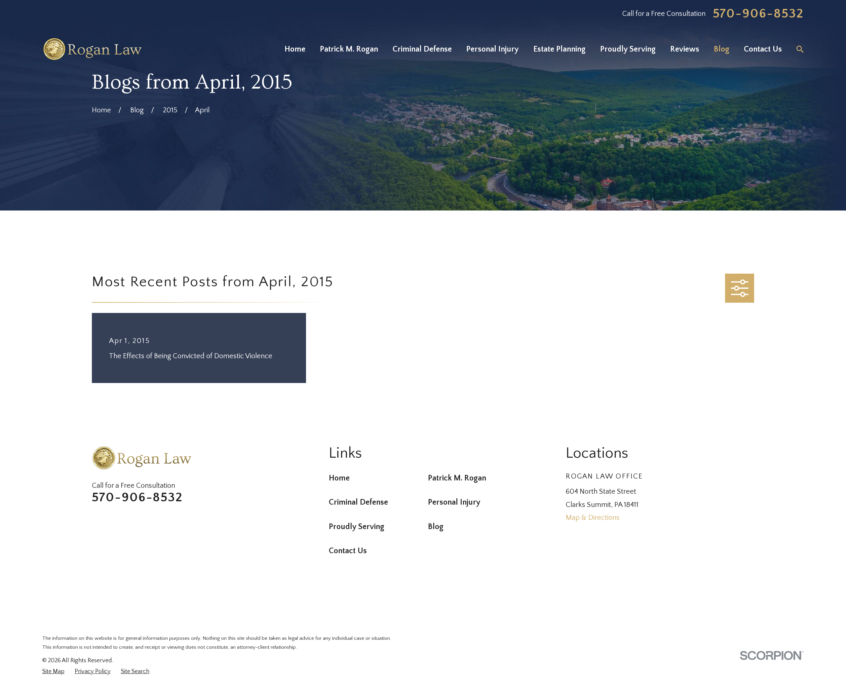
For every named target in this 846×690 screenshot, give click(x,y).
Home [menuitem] (295, 49)
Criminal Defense (358, 502)
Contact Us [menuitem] (763, 49)
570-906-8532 (758, 13)
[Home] (92, 49)
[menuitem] (53, 671)
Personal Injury (454, 502)
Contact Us (348, 550)
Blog (435, 526)
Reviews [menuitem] (684, 49)
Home (339, 478)
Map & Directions (593, 518)
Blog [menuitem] (721, 49)
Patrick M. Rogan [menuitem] (349, 49)
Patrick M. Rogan (457, 478)
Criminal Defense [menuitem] (422, 49)
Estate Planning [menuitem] (559, 49)
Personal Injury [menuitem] (492, 49)
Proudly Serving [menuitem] (628, 49)
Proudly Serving (356, 526)
